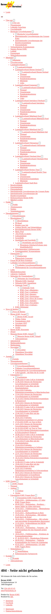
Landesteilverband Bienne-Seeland (28, 70)
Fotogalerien (15, 375)
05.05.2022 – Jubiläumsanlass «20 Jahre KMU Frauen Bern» (30, 546)
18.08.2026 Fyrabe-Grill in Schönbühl (29, 380)
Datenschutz (15, 254)
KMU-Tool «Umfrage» (28, 305)
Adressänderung (21, 339)
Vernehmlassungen (17, 211)
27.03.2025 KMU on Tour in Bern (28, 422)
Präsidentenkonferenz (28, 79)
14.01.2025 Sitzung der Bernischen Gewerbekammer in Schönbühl (28, 425)
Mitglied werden (16, 200)
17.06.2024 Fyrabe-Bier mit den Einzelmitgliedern (27, 442)
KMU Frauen (11, 481)
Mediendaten (15, 345)
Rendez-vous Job (21, 225)
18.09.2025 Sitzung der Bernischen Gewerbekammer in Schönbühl (28, 404)
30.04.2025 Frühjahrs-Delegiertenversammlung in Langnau (29, 419)
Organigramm (15, 25)
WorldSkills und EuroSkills (25, 240)
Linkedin (9, 605)
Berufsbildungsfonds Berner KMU (28, 229)
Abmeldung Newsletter (24, 354)
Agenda (9, 356)
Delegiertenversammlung (29, 179)
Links (22, 83)
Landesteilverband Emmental (26, 85)
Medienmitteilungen (17, 343)
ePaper (13, 332)
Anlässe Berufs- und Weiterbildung (28, 227)
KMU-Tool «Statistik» (28, 301)
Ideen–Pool (19, 232)
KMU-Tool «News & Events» (31, 299)
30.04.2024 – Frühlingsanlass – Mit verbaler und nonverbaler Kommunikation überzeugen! (32, 520)
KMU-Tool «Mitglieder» (29, 290)
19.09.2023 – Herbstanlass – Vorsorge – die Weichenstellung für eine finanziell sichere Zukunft (31, 530)
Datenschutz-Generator (23, 258)
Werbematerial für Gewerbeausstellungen (30, 268)
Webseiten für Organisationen (21, 276)
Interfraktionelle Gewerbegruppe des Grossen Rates (29, 191)
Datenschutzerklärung (14, 611)
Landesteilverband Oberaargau (26, 143)
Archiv (17, 327)
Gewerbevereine (16, 62)
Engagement (15, 53)
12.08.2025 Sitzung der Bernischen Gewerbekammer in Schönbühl (28, 410)
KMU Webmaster (21, 307)
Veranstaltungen (16, 361)
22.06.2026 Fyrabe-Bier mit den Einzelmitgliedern (27, 387)
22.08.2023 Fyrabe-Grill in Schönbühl (29, 462)
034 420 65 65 (9, 588)
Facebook (9, 603)
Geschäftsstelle (16, 29)
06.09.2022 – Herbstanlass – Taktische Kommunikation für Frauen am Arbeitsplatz (31, 541)
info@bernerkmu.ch (8, 591)
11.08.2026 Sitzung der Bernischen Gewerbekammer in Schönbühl (28, 383)
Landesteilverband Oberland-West (28, 156)
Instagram (9, 601)
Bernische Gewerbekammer (20, 32)
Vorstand (23, 74)
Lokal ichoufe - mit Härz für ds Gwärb (29, 373)
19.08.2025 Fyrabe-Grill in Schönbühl (29, 407)
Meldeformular (20, 325)
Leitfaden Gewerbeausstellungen (22, 263)
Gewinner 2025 (21, 323)
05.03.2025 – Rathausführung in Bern (29, 513)
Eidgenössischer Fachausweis (26, 554)
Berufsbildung (15, 218)
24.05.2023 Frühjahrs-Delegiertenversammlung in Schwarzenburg (31, 469)
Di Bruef (18, 223)
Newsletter (14, 347)
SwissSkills (19, 238)
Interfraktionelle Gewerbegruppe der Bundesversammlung (28, 42)
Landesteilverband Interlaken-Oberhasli (30, 101)
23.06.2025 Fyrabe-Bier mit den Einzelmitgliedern (27, 414)
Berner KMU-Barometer (19, 330)
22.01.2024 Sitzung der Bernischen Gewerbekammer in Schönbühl (28, 455)
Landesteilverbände (17, 65)
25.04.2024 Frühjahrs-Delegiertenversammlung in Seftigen (28, 446)
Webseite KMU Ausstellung (25, 283)
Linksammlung (20, 236)
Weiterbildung (15, 549)
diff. (11, 597)
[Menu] (2, 16)
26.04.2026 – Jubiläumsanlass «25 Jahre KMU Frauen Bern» (30, 501)
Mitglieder (9, 58)
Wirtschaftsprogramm (18, 55)
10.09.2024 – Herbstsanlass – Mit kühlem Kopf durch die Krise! (30, 516)
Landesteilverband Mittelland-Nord (28, 116)
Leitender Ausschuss (18, 27)
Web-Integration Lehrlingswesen (27, 249)
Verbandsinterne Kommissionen (22, 47)
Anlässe (13, 488)
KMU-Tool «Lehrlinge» (29, 292)
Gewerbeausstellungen (18, 364)
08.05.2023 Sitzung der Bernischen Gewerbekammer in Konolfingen (28, 474)
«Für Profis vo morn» (23, 234)
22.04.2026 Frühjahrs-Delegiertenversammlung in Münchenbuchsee (32, 391)
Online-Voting (20, 319)
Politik (8, 202)
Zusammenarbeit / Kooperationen (27, 251)
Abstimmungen (16, 207)
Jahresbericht (15, 341)
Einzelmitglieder (16, 187)
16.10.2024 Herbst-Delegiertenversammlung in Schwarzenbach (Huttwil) (32, 431)
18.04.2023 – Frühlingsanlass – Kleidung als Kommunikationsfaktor (32, 535)
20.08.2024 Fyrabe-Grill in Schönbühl (29, 435)
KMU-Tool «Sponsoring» (29, 296)
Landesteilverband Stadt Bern (26, 183)
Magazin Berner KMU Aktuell (21, 334)
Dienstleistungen (12, 213)
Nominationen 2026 (22, 321)
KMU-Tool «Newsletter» (29, 303)
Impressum (10, 609)
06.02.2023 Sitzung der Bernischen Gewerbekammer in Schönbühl (28, 478)
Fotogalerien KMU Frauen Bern (22, 495)
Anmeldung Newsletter (24, 352)
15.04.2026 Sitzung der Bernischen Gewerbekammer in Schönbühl (28, 395)
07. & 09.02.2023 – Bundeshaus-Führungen (31, 538)
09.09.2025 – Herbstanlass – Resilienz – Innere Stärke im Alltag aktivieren (30, 505)
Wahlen (13, 209)
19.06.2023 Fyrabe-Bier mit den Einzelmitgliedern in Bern (27, 465)
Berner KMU (15, 595)
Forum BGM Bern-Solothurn (21, 260)
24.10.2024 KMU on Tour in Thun (28, 428)
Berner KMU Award (18, 314)
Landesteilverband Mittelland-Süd (28, 130)
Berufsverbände (16, 185)
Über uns (9, 20)
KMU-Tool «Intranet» (28, 294)
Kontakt (9, 556)
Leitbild (13, 51)
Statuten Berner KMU (18, 49)
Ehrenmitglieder (21, 45)
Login (8, 12)
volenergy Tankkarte (18, 274)
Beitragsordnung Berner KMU (21, 198)
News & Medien (12, 309)
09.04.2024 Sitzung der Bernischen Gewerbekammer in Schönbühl (28, 450)
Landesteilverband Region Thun (27, 170)
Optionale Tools (21, 285)
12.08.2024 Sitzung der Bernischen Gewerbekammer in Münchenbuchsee (29, 438)
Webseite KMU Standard (24, 281)
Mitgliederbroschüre (18, 272)
